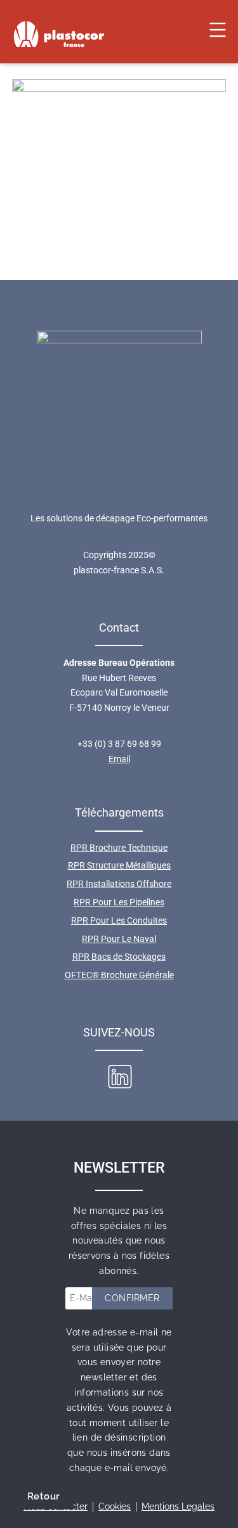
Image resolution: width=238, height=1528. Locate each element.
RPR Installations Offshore (119, 884)
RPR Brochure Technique (119, 848)
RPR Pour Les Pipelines (119, 902)
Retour (43, 1496)
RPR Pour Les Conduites (119, 920)
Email (119, 759)
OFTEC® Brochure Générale (119, 975)
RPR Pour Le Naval (119, 939)
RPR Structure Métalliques (119, 865)
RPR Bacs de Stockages (119, 957)
